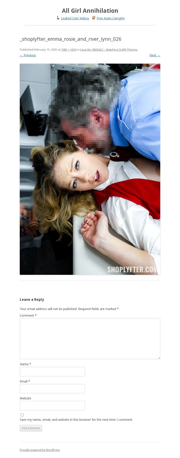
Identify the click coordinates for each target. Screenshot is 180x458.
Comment (28, 315)
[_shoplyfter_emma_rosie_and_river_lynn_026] (90, 169)
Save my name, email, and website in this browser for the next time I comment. (76, 419)
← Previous (28, 55)
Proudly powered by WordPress (40, 450)
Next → (154, 55)
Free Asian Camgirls (111, 18)
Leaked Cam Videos (75, 18)
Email (25, 381)
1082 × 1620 (68, 50)
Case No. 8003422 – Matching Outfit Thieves (108, 50)
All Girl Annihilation (90, 11)
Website (25, 398)
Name (25, 364)
